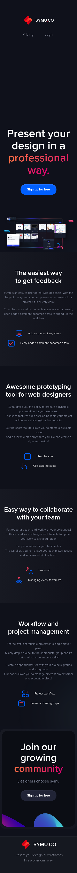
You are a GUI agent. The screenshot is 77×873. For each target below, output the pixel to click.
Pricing (28, 34)
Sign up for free (38, 189)
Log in (49, 34)
